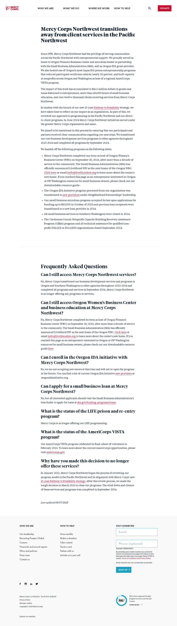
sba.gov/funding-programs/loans (96, 403)
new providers (71, 195)
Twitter (37, 584)
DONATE (164, 8)
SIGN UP (122, 569)
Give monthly (66, 534)
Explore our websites (27, 617)
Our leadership (27, 534)
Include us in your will (70, 555)
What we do (71, 8)
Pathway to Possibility (106, 108)
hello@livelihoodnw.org (81, 173)
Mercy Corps (12, 8)
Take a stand (66, 542)
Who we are (46, 8)
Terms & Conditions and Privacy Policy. (136, 558)
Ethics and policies (28, 551)
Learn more (134, 605)
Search (149, 8)
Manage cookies (26, 603)
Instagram (26, 584)
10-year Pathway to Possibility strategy (63, 481)
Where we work (99, 8)
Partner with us (67, 551)
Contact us (25, 559)
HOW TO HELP (67, 526)
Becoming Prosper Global (32, 538)
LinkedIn (31, 584)
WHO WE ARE (26, 526)
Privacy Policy (25, 600)
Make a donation (68, 538)
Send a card (66, 546)
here (50, 349)
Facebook (20, 584)
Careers (23, 542)
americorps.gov (55, 452)
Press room (25, 555)
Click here (50, 173)
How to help (122, 8)
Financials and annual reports (33, 546)
